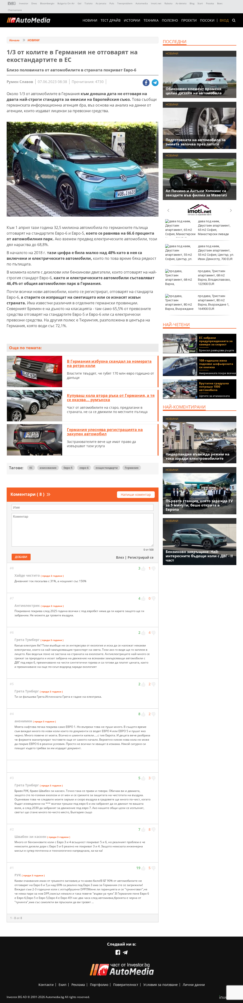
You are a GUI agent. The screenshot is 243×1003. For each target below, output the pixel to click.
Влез (120, 557)
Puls (111, 3)
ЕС (31, 467)
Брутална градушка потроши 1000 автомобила (214, 386)
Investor (23, 3)
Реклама (78, 984)
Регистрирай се (141, 557)
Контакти (46, 984)
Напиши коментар (136, 494)
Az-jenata (101, 3)
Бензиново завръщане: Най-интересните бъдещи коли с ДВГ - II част (199, 555)
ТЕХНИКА (151, 20)
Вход (224, 20)
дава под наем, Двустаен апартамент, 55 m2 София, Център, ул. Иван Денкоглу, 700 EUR (216, 252)
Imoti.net (156, 3)
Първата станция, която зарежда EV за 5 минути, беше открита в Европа (199, 505)
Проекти (189, 20)
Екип (62, 984)
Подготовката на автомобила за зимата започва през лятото (196, 141)
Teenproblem (124, 3)
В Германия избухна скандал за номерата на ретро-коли (109, 363)
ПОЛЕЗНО (170, 20)
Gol (79, 3)
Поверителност (125, 984)
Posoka (210, 3)
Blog (192, 3)
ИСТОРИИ (132, 20)
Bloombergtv (47, 3)
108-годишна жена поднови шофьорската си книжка (216, 363)
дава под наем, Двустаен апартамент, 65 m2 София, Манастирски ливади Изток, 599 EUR (197, 229)
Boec (220, 3)
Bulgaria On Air (66, 3)
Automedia (142, 3)
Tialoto (88, 3)
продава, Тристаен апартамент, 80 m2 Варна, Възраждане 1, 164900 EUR (213, 302)
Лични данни (194, 984)
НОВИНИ (90, 20)
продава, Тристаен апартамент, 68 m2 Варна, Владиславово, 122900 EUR (214, 277)
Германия (132, 467)
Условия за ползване (160, 984)
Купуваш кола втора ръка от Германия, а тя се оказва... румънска (110, 397)
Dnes (34, 3)
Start (200, 3)
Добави (21, 557)
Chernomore (15, 10)
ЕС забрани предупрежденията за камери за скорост (216, 341)
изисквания (48, 467)
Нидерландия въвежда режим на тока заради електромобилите (197, 456)
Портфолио (99, 984)
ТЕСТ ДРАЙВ (111, 20)
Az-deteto (181, 3)
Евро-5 (68, 467)
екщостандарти (107, 467)
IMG (12, 3)
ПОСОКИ (207, 20)
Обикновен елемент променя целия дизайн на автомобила (194, 90)
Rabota (168, 3)
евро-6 (84, 467)
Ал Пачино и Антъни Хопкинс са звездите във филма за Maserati (196, 192)
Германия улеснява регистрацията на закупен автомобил (105, 431)
